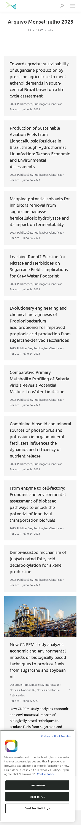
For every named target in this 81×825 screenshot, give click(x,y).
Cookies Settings (37, 808)
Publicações (24, 104)
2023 (13, 104)
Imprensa (37, 684)
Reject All (37, 796)
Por (14, 109)
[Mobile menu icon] (72, 6)
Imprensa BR (52, 684)
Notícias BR (28, 690)
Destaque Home (20, 684)
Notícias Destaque (48, 690)
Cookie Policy (45, 774)
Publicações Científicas (47, 104)
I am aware (37, 785)
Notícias (15, 690)
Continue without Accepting (56, 736)
